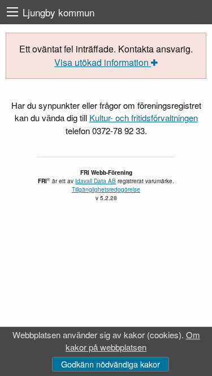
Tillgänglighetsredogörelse (106, 189)
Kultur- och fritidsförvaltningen (143, 117)
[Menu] (12, 12)
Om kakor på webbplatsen (133, 341)
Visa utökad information (102, 62)
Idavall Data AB (95, 181)
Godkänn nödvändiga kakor (110, 364)
